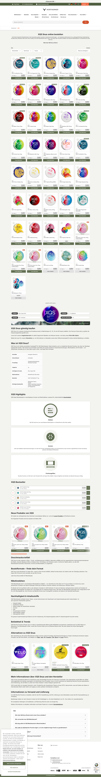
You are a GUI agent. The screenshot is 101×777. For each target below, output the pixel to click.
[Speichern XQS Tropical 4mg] (29, 112)
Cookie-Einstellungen (14, 771)
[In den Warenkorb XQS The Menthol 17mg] (88, 488)
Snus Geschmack (72, 14)
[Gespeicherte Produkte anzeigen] (78, 4)
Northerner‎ (13, 28)
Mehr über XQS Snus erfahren (50, 42)
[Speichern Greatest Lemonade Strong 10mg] (54, 645)
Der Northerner (54, 17)
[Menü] (99, 763)
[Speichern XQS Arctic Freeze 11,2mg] (61, 58)
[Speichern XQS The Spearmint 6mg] (77, 112)
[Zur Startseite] (50, 9)
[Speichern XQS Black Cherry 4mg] (29, 195)
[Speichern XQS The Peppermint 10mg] (29, 58)
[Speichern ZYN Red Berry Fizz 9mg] (74, 645)
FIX (45, 637)
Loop (61, 637)
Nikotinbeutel (17, 14)
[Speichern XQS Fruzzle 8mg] (77, 251)
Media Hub (40, 756)
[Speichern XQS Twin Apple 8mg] (13, 195)
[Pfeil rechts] (89, 537)
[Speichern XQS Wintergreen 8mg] (61, 85)
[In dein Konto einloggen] (75, 4)
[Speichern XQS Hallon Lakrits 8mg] (45, 223)
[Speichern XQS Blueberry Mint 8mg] (45, 85)
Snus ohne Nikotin (53, 14)
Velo (42, 637)
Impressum (40, 751)
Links (25, 745)
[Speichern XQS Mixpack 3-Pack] (13, 278)
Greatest (48, 637)
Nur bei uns (63, 17)
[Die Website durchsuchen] (85, 22)
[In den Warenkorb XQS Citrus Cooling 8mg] (88, 498)
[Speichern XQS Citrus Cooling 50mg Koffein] (29, 167)
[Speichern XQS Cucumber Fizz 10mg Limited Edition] (13, 251)
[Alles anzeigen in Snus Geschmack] (77, 14)
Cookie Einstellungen (28, 748)
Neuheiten (44, 14)
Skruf (56, 637)
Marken (37, 17)
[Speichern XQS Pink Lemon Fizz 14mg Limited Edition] (77, 223)
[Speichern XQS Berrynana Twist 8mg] (77, 58)
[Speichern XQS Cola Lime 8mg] (77, 85)
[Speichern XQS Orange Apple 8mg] (61, 167)
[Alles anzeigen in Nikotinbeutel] (21, 14)
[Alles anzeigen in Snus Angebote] (39, 14)
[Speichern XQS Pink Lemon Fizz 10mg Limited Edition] (29, 251)
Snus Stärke (83, 14)
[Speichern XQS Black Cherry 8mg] (13, 112)
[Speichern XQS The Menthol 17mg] (13, 58)
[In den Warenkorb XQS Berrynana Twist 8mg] (88, 508)
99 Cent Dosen (45, 17)
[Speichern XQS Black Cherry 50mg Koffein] (45, 195)
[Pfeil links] (12, 537)
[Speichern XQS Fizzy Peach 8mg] (61, 139)
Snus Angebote (34, 14)
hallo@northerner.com (57, 760)
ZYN (53, 637)
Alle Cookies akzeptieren (14, 763)
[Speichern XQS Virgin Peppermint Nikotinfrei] (77, 195)
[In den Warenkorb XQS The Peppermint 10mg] (88, 493)
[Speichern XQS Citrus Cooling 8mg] (45, 58)
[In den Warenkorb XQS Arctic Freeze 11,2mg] (88, 503)
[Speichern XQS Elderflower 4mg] (61, 251)
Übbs (38, 637)
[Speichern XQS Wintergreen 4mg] (61, 195)
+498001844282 (56, 761)
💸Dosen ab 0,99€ (50, 1)
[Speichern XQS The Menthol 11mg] (77, 139)
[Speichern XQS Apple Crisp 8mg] (45, 112)
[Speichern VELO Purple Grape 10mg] (13, 645)
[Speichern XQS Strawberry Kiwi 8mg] (29, 85)
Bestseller (26, 14)
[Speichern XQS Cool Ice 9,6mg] (45, 251)
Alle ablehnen (14, 767)
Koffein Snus (63, 14)
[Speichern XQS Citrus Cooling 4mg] (13, 167)
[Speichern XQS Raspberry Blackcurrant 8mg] (45, 139)
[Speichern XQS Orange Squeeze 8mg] (77, 167)
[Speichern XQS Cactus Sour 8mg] (13, 139)
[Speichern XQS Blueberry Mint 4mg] (29, 139)
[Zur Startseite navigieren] (71, 745)
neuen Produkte (58, 516)
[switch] (96, 772)
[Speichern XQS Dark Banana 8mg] (13, 223)
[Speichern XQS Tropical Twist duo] (61, 223)
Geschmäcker (67, 397)
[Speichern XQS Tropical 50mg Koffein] (45, 167)
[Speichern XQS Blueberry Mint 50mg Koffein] (61, 112)
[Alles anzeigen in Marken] (39, 17)
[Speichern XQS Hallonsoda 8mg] (29, 223)
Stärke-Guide (41, 754)
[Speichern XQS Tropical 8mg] (13, 85)
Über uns (40, 745)
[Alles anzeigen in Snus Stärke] (86, 14)
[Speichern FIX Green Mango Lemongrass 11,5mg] (33, 645)
